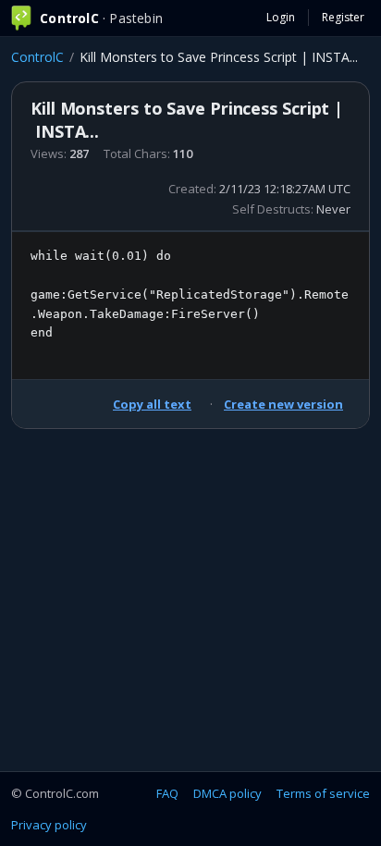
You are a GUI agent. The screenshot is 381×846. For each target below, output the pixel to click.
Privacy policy (49, 824)
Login (280, 17)
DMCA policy (227, 793)
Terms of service (323, 793)
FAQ (167, 793)
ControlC (37, 57)
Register (343, 17)
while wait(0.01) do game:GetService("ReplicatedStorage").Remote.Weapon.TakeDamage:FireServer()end (190, 294)
